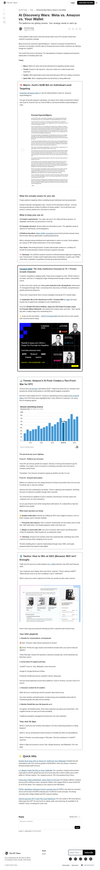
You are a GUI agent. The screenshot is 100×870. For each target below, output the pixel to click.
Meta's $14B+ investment (45, 233)
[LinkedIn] (75, 859)
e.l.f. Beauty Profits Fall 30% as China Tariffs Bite (35, 770)
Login (73, 3)
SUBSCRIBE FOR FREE (86, 3)
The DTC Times (23, 10)
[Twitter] (70, 859)
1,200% (53, 564)
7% (67, 389)
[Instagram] (85, 859)
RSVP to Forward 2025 (49, 316)
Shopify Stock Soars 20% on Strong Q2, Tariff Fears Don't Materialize (42, 761)
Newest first (73, 817)
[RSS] (91, 859)
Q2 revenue (33, 389)
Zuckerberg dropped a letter (29, 93)
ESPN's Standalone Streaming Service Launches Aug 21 (38, 789)
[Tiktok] (80, 859)
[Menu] (96, 2)
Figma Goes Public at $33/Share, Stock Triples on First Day (39, 780)
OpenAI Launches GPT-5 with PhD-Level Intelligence (37, 799)
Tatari (68, 299)
